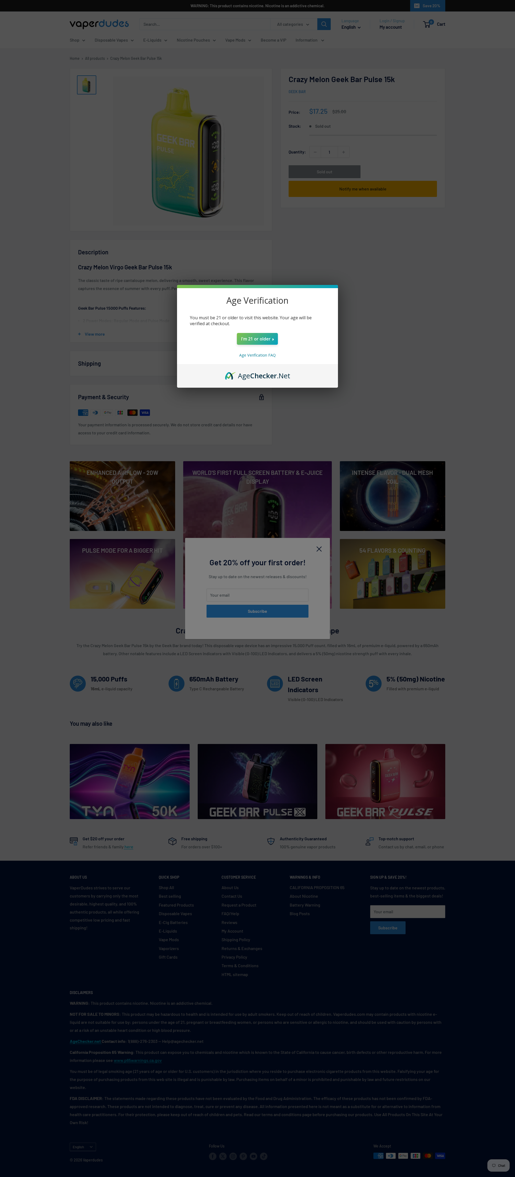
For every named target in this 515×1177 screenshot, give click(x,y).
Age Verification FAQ (257, 355)
